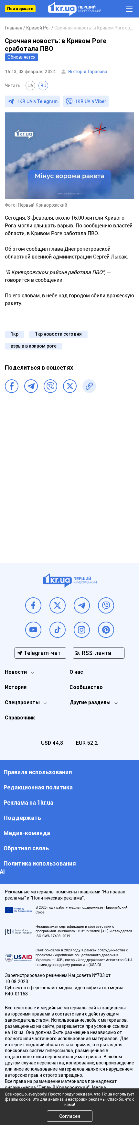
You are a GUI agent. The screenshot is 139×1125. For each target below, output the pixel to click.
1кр (14, 334)
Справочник (20, 718)
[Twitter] (70, 386)
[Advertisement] (69, 477)
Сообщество (86, 687)
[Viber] (50, 386)
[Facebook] (11, 386)
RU (43, 85)
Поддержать (20, 8)
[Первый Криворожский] (74, 9)
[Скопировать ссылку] (89, 386)
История (16, 687)
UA (30, 85)
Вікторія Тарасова (87, 71)
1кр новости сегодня (58, 334)
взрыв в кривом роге (34, 346)
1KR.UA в (37, 101)
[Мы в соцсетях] (33, 605)
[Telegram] (31, 386)
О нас (76, 672)
